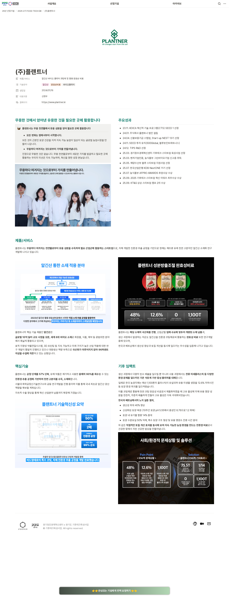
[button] (219, 4)
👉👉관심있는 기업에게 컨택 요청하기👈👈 (114, 590)
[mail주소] (209, 524)
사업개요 (52, 3)
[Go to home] (10, 4)
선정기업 (114, 3)
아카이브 (177, 3)
